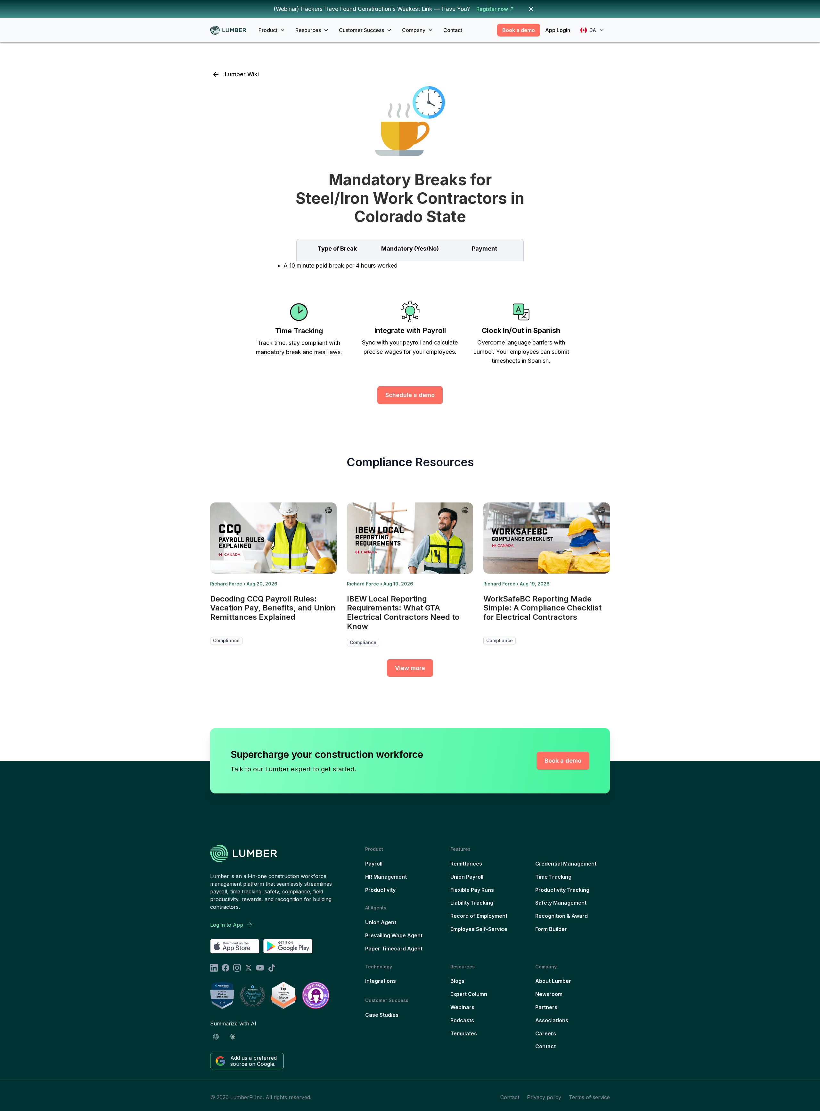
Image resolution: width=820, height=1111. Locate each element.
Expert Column (468, 994)
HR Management (386, 877)
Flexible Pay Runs (472, 890)
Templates (463, 1033)
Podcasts (462, 1020)
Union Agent (380, 922)
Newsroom (548, 994)
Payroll (373, 863)
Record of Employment (478, 916)
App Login (557, 30)
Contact (452, 30)
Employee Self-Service (478, 929)
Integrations (380, 981)
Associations (551, 1020)
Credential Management (565, 863)
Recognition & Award (561, 916)
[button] (271, 30)
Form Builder (551, 929)
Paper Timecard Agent (393, 948)
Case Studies (381, 1015)
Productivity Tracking (562, 890)
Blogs (457, 981)
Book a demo (518, 30)
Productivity (380, 890)
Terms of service (589, 1097)
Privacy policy (544, 1097)
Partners (546, 1007)
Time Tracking (553, 877)
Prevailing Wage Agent (393, 935)
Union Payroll (466, 877)
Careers (545, 1033)
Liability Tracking (471, 903)
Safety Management (560, 903)
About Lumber (553, 981)
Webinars (462, 1007)
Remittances (466, 863)
